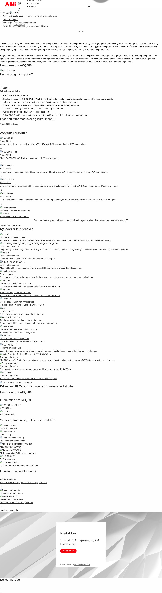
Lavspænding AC (10, 19)
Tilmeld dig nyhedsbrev (10, 225)
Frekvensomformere (12, 16)
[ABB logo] (10, 4)
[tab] (79, 31)
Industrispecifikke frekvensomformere (19, 23)
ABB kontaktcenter (82, 564)
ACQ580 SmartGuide (9, 124)
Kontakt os (68, 551)
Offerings (7, 13)
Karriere (32, 6)
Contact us (34, 3)
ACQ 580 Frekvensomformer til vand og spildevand (25, 26)
